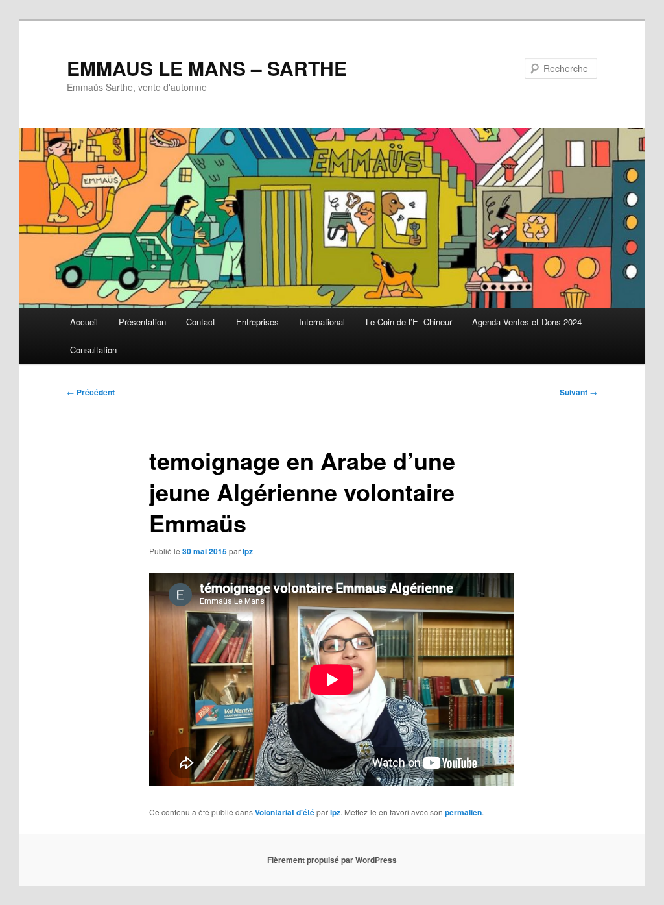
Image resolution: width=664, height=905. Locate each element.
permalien (463, 812)
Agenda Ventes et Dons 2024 (527, 322)
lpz (248, 551)
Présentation (142, 322)
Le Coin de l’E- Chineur (409, 322)
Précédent (91, 392)
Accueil (84, 322)
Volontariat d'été (284, 812)
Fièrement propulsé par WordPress (332, 859)
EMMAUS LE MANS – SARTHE (207, 68)
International (322, 322)
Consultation (93, 349)
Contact (200, 322)
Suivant (578, 392)
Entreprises (257, 322)
